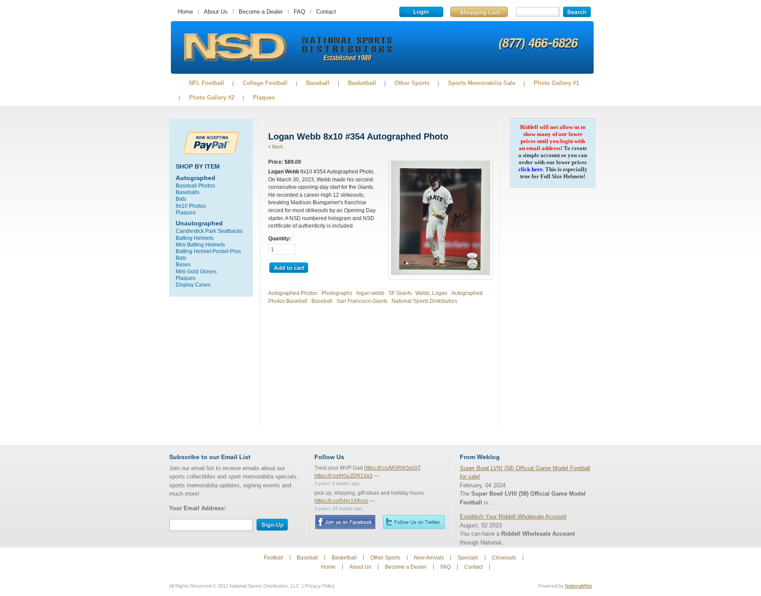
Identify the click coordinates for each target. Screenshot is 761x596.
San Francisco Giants (362, 301)
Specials (468, 557)
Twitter (414, 522)
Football (273, 557)
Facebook (345, 522)
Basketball (362, 83)
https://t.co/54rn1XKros (341, 501)
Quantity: (279, 238)
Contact (326, 11)
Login (421, 12)
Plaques (264, 97)
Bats (181, 199)
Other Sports (412, 83)
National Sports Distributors (424, 301)
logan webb (370, 293)
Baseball (317, 83)
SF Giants (400, 293)
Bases (183, 264)
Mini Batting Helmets (200, 244)
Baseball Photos (195, 185)
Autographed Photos (293, 293)
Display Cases (193, 284)
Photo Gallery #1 (556, 83)
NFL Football (206, 83)
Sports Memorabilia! (234, 47)
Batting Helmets (195, 238)
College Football (265, 83)
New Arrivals (429, 557)
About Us (216, 11)
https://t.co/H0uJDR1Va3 (343, 476)
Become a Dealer (261, 11)
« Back (275, 146)
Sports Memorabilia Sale (481, 83)
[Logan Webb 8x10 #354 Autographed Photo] (440, 273)
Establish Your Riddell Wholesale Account (513, 516)
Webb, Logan (431, 293)
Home (185, 11)
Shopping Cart (479, 12)
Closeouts (504, 557)
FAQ (299, 11)
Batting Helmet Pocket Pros (208, 251)
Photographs (336, 293)
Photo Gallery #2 (211, 97)
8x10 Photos (191, 206)
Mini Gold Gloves (196, 271)
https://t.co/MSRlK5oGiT (392, 468)
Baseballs (187, 192)
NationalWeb (578, 586)
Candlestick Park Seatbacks (209, 231)
